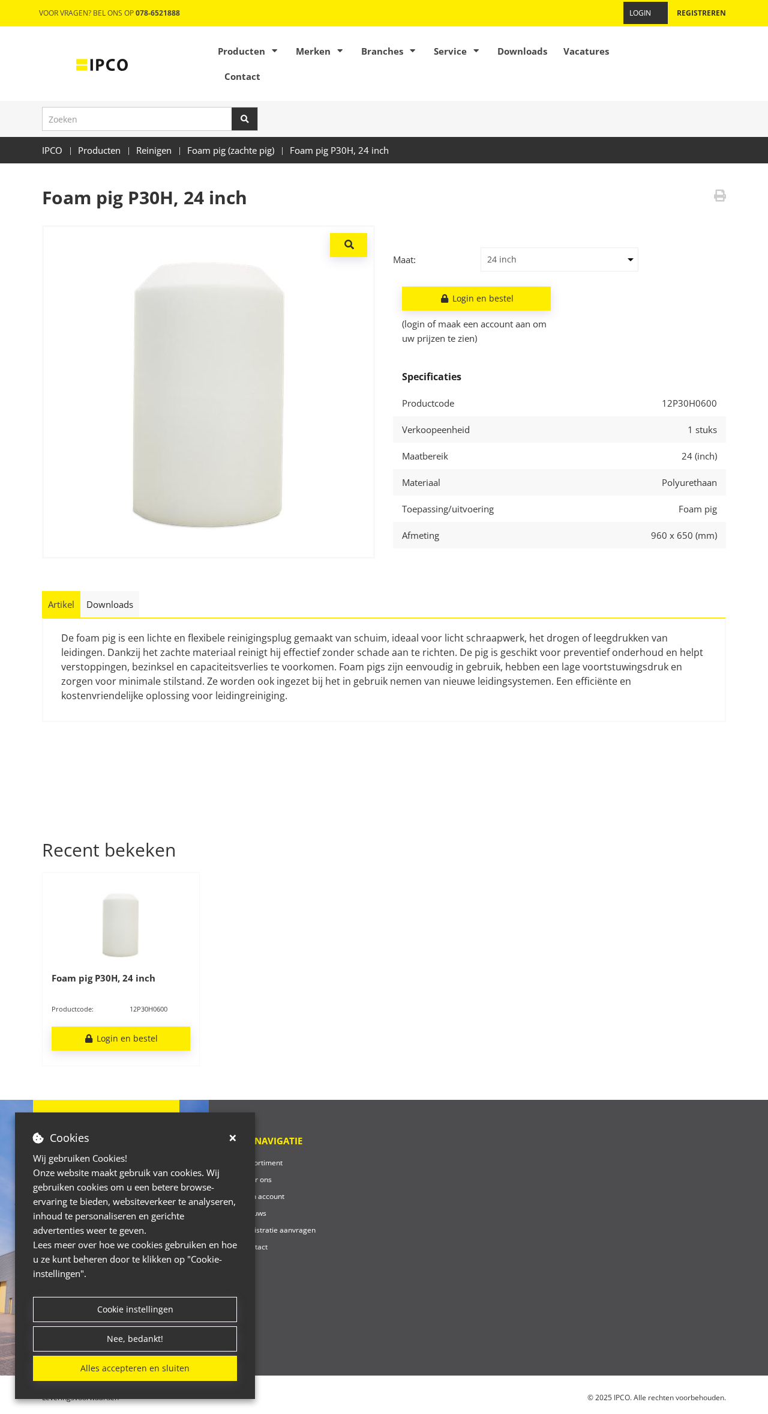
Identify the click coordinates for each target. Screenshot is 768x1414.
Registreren (701, 13)
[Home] (102, 63)
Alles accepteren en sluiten (135, 1368)
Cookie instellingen (135, 1309)
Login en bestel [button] (482, 298)
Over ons (257, 1179)
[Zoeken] (245, 119)
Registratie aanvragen (279, 1230)
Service (450, 51)
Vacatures (586, 51)
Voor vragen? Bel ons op (109, 13)
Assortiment (262, 1163)
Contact (242, 76)
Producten (241, 51)
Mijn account (263, 1196)
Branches (382, 51)
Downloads (522, 51)
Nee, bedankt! (135, 1338)
